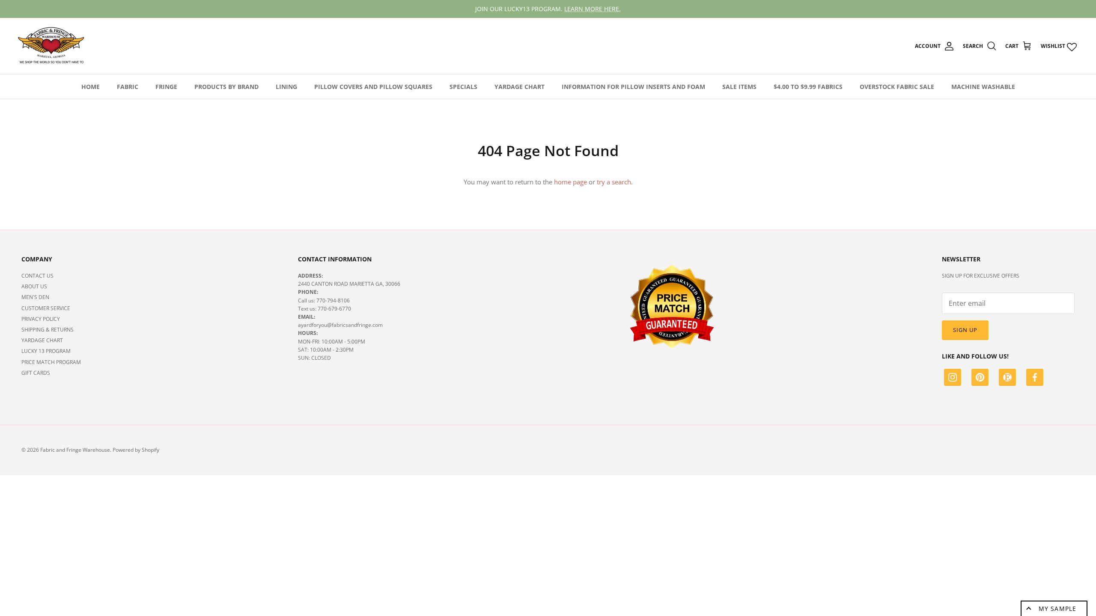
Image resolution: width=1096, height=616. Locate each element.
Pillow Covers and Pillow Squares (373, 87)
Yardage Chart (519, 87)
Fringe (166, 87)
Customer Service (45, 308)
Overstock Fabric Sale (897, 87)
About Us (34, 286)
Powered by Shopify (136, 449)
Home (90, 87)
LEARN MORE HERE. (592, 9)
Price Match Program (51, 362)
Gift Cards (35, 372)
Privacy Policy (40, 319)
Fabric (127, 87)
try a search (614, 182)
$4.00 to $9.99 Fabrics (808, 87)
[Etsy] (1007, 378)
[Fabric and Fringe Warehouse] (51, 46)
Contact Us (37, 275)
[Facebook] (1034, 378)
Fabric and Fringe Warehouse (75, 449)
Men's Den (35, 297)
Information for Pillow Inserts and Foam (633, 87)
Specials (463, 87)
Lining (286, 87)
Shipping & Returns (47, 329)
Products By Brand (226, 87)
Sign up (965, 330)
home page (570, 182)
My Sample (1057, 608)
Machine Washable (983, 87)
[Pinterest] (980, 378)
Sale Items (739, 87)
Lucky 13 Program (46, 351)
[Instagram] (952, 378)
